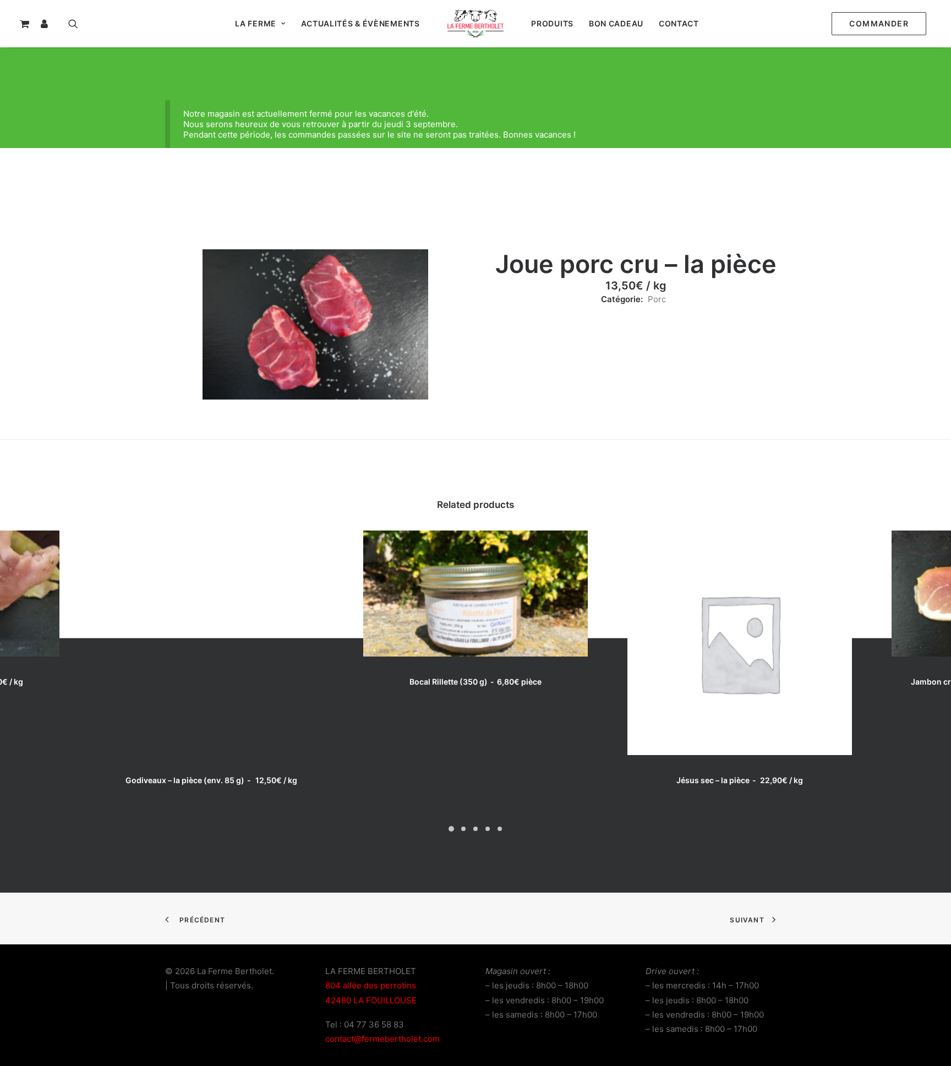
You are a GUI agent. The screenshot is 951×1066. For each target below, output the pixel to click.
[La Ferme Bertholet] (475, 23)
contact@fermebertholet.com (382, 1039)
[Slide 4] (488, 829)
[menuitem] (881, 23)
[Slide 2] (463, 829)
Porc (657, 299)
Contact (679, 23)
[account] (49, 23)
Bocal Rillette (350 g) (475, 681)
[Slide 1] (451, 829)
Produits (552, 23)
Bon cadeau (616, 23)
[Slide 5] (500, 829)
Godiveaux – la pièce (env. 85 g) (211, 780)
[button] (75, 23)
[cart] (28, 23)
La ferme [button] (255, 23)
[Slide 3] (475, 829)
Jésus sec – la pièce (739, 780)
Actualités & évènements (360, 23)
